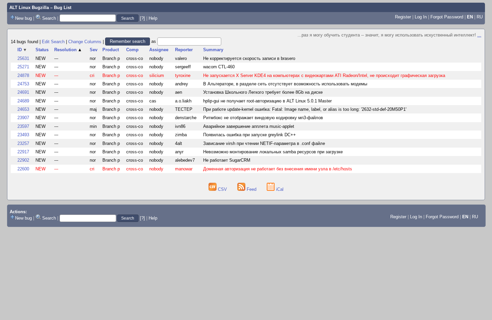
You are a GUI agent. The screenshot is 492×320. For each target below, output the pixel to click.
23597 (23, 126)
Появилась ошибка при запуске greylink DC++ (249, 134)
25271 (23, 66)
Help (153, 18)
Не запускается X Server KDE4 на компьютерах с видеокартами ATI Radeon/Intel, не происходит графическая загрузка (324, 75)
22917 (23, 151)
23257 (23, 143)
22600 (23, 168)
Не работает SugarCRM (226, 160)
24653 (23, 109)
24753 (23, 83)
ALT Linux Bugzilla (29, 7)
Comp (132, 49)
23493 (23, 134)
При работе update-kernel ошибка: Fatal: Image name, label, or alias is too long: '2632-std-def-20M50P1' (304, 109)
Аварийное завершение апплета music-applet (248, 126)
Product (110, 49)
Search (49, 18)
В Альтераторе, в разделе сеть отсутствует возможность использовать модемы (285, 83)
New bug (23, 18)
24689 (23, 100)
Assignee (158, 49)
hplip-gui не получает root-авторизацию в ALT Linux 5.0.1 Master (267, 100)
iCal (279, 189)
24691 (23, 92)
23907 (23, 117)
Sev (93, 49)
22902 (23, 160)
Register (403, 16)
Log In (421, 16)
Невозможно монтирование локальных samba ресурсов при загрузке (273, 151)
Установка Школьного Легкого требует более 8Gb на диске (263, 92)
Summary (213, 49)
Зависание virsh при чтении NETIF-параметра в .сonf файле (264, 143)
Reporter (184, 49)
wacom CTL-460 (219, 66)
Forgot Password (446, 16)
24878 (23, 75)
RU (480, 16)
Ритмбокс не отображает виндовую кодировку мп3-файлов (263, 117)
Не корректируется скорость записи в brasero (249, 58)
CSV (222, 189)
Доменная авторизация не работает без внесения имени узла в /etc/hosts (277, 168)
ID (22, 49)
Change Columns (84, 41)
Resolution (68, 49)
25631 (23, 58)
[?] (142, 18)
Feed (251, 189)
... (479, 34)
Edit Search (53, 41)
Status (42, 49)
